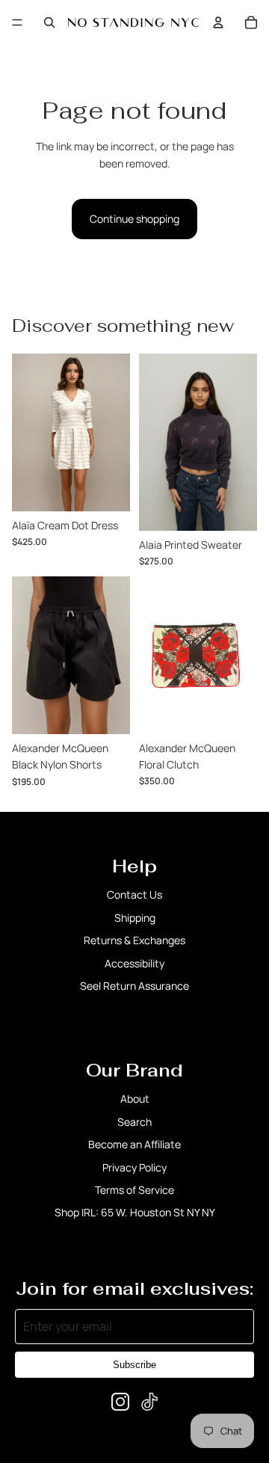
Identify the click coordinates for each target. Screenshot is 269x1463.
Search (134, 1122)
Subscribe (134, 1364)
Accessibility (134, 963)
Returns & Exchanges (134, 940)
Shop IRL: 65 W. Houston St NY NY (135, 1212)
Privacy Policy (134, 1167)
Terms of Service (134, 1190)
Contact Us (134, 894)
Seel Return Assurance (134, 986)
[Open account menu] (218, 22)
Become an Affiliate (134, 1144)
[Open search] (49, 22)
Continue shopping (134, 219)
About (134, 1098)
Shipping (134, 918)
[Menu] (17, 22)
